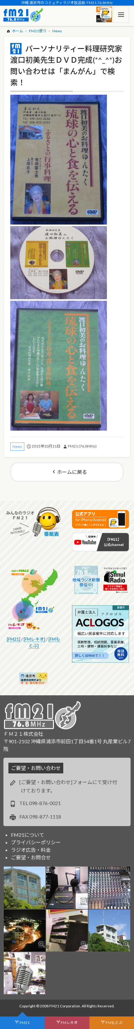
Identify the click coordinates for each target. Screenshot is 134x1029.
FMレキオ (69, 1022)
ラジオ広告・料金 (31, 850)
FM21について (27, 835)
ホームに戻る (72, 472)
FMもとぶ (114, 1022)
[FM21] (13, 639)
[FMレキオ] (34, 639)
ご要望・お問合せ (31, 857)
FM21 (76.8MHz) (82, 446)
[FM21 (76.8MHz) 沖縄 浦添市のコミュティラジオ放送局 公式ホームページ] (23, 15)
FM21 (25, 1022)
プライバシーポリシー (36, 842)
